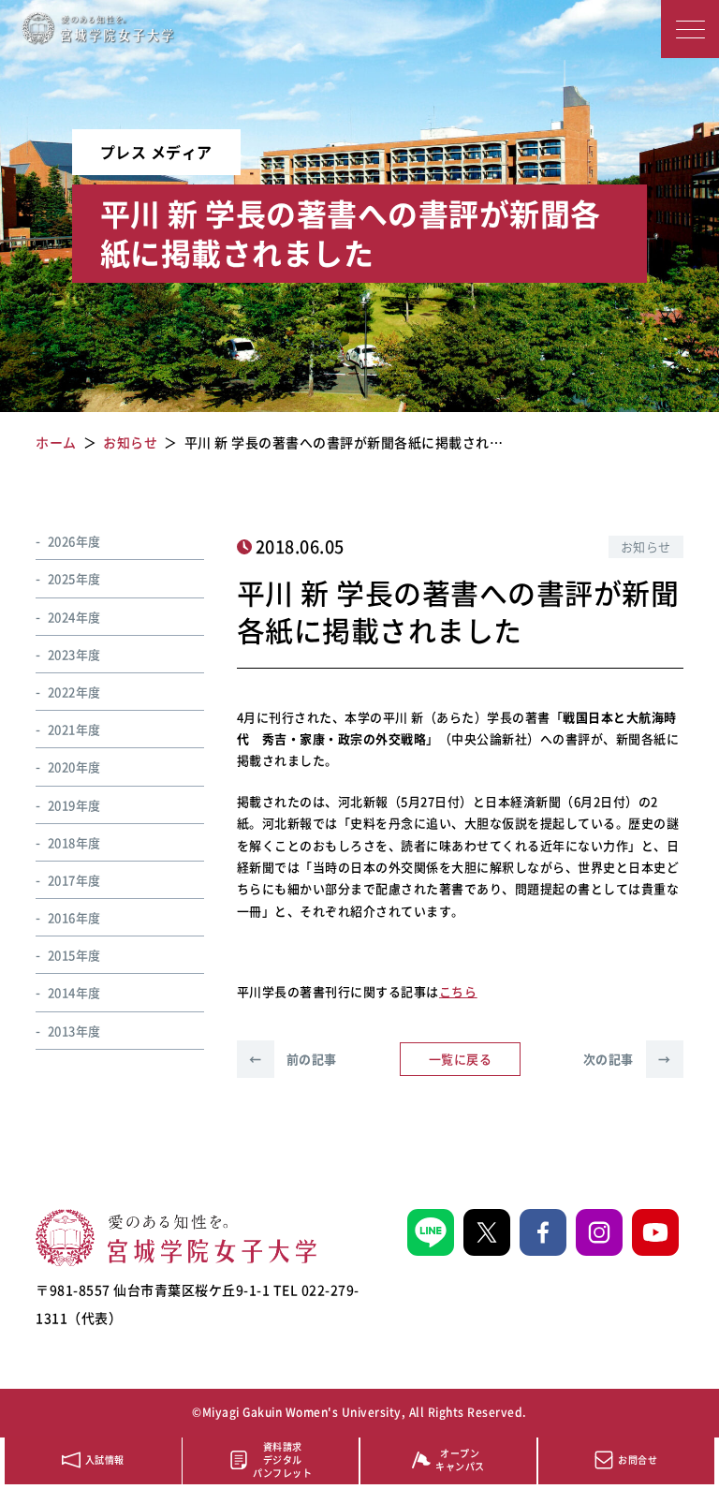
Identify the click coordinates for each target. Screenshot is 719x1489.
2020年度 (74, 766)
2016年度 (74, 917)
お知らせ (646, 546)
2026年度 (74, 541)
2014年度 (74, 992)
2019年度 (74, 805)
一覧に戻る (460, 1059)
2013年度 (74, 1030)
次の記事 (627, 1059)
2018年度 (74, 842)
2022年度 (74, 691)
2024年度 (74, 617)
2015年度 (74, 955)
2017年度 (74, 880)
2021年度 (74, 729)
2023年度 (74, 654)
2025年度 (74, 578)
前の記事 (293, 1059)
